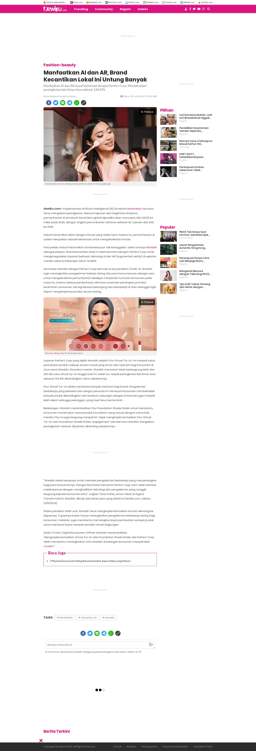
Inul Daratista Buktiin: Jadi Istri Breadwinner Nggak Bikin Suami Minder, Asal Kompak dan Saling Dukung (195, 116)
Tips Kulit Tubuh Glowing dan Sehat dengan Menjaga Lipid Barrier (194, 286)
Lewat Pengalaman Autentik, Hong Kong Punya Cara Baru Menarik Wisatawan (195, 246)
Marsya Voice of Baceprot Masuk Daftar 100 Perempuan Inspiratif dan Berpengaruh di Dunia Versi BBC (195, 143)
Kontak (118, 746)
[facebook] (48, 102)
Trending (81, 9)
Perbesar (148, 112)
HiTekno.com (133, 2)
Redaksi (131, 746)
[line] (62, 102)
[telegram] (69, 102)
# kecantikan (65, 617)
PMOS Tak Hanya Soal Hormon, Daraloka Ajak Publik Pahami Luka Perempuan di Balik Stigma (193, 233)
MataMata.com (95, 2)
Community (104, 9)
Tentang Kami (149, 746)
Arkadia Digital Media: (55, 2)
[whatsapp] (76, 102)
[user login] (186, 10)
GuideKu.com (171, 2)
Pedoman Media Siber (175, 746)
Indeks (143, 9)
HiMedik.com (188, 2)
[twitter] (55, 102)
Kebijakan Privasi (202, 746)
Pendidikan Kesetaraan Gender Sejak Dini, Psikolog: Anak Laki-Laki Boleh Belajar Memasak (194, 129)
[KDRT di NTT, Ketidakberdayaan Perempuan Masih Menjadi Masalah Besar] (168, 158)
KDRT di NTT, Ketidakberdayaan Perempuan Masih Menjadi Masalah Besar (195, 156)
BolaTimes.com (115, 2)
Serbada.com (206, 2)
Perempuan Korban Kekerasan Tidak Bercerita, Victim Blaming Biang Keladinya (195, 169)
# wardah (108, 617)
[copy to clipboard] (83, 102)
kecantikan (134, 208)
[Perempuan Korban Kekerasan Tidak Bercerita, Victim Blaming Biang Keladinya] (168, 171)
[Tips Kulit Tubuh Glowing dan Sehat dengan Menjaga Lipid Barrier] (168, 288)
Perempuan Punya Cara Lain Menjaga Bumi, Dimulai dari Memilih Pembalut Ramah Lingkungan (194, 260)
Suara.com (78, 2)
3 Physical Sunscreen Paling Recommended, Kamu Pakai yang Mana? (90, 560)
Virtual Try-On (60, 353)
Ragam (125, 9)
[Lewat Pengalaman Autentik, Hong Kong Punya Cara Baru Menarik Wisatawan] (168, 249)
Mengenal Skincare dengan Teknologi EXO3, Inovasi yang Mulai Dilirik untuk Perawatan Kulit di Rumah (194, 273)
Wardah (151, 247)
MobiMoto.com (152, 2)
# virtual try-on (87, 617)
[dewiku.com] (56, 9)
